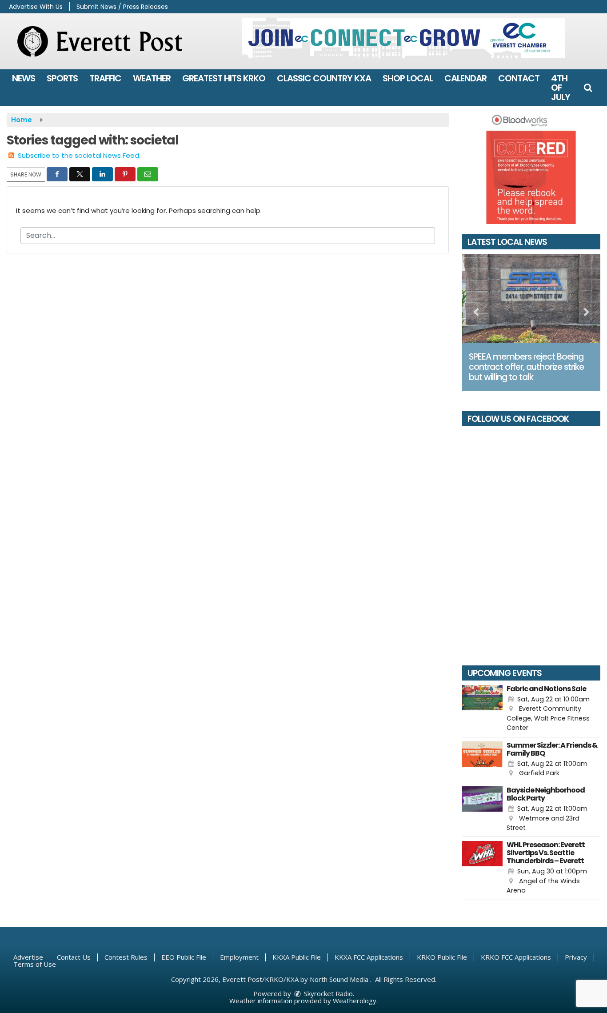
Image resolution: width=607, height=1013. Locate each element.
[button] (588, 87)
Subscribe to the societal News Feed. (79, 155)
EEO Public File (183, 957)
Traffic (105, 78)
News (23, 78)
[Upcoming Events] (482, 709)
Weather (152, 78)
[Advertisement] (403, 38)
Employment (239, 957)
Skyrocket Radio (327, 993)
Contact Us (74, 957)
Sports (62, 78)
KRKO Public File (442, 957)
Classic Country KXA (324, 78)
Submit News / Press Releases (122, 6)
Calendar (465, 78)
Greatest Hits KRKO (223, 78)
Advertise (28, 957)
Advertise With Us (36, 6)
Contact (518, 78)
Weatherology (354, 1000)
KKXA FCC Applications (369, 957)
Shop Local (408, 78)
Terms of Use (34, 964)
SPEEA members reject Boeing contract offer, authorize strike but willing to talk (526, 367)
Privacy (576, 957)
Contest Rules (126, 957)
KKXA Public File (296, 957)
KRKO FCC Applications (516, 957)
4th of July (560, 87)
